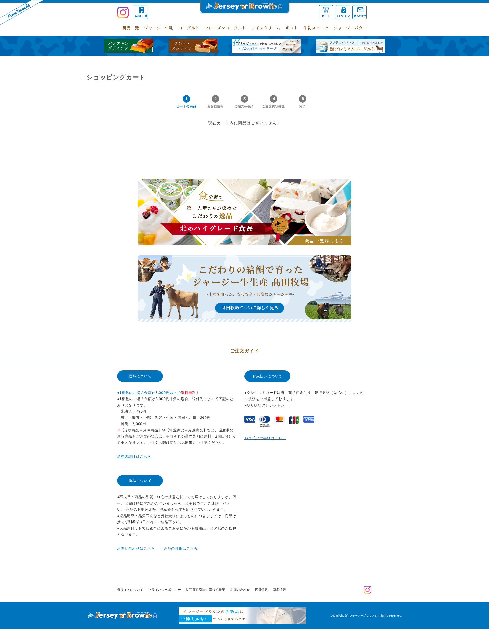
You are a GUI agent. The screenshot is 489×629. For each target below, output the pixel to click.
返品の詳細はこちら (181, 548)
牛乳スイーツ (316, 27)
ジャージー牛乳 (158, 27)
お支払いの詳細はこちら (265, 437)
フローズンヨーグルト (225, 27)
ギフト (292, 27)
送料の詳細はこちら (134, 456)
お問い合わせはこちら (136, 548)
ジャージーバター (350, 27)
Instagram (367, 589)
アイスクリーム (266, 27)
